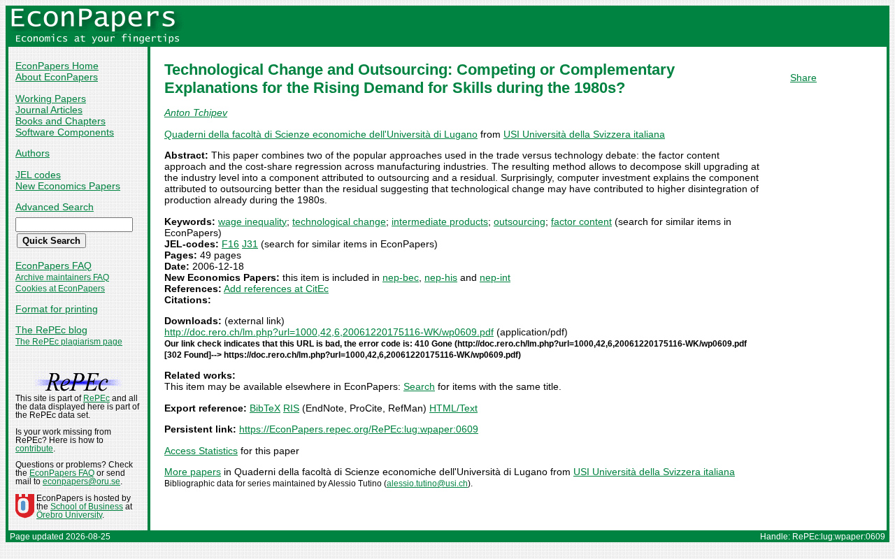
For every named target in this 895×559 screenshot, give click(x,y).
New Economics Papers (67, 185)
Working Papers (50, 98)
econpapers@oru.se (81, 481)
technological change (339, 221)
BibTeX (265, 408)
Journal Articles (49, 109)
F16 (230, 243)
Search (419, 386)
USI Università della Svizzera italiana (584, 134)
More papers (192, 471)
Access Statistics (201, 450)
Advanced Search (54, 206)
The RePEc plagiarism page (68, 341)
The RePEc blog (51, 329)
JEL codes (38, 174)
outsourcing (519, 221)
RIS (291, 408)
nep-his (440, 277)
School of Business (86, 506)
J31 (250, 243)
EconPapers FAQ (53, 265)
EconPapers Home (57, 65)
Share (803, 77)
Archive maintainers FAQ (62, 277)
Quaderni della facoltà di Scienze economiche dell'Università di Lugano (321, 134)
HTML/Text (453, 408)
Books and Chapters (60, 120)
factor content (581, 221)
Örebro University (69, 515)
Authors (32, 153)
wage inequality (252, 221)
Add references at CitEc (276, 288)
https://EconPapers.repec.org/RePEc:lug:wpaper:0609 (358, 429)
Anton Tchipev (195, 112)
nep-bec (400, 277)
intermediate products (440, 221)
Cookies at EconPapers (60, 288)
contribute (34, 448)
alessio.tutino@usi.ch (427, 483)
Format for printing (56, 308)
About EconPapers (56, 76)
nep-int (495, 277)
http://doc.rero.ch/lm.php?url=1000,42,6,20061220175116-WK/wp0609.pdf (329, 331)
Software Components (64, 132)
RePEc (96, 398)
